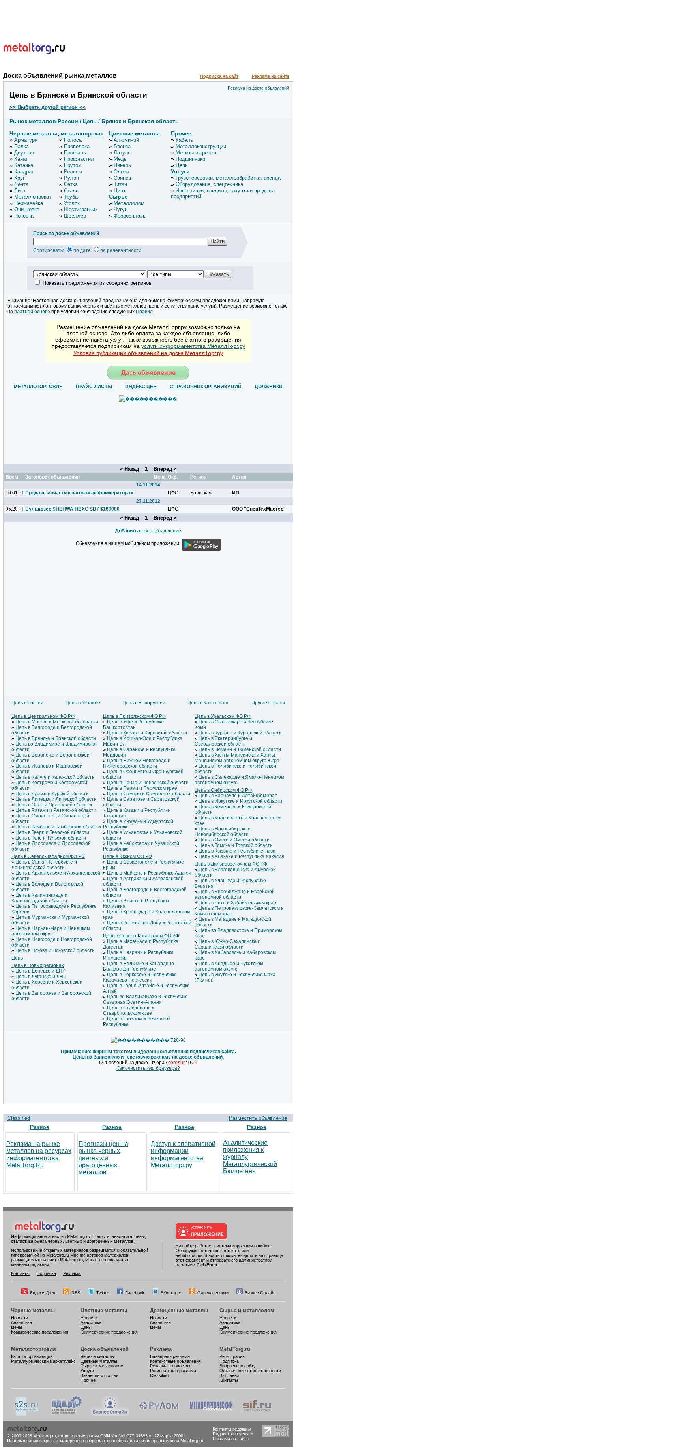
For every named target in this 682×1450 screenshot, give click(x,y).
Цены (16, 1327)
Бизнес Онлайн (260, 1292)
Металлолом (129, 203)
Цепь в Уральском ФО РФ (223, 716)
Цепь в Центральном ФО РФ (43, 716)
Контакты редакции (232, 1429)
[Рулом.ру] (159, 1414)
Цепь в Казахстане (208, 703)
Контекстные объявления (175, 1361)
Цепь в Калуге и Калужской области (55, 777)
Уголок (72, 203)
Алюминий (126, 140)
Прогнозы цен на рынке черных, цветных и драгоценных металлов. (103, 1158)
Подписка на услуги (233, 1433)
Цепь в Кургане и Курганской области (240, 733)
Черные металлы (33, 133)
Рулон (71, 178)
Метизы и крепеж (196, 153)
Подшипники (190, 159)
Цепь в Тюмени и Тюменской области (240, 749)
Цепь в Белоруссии (143, 703)
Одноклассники (213, 1292)
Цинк (120, 190)
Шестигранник (80, 209)
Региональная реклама (173, 1370)
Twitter (102, 1292)
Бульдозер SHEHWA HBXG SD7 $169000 (72, 509)
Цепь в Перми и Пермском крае (142, 788)
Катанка (23, 165)
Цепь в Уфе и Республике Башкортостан (133, 724)
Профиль (75, 153)
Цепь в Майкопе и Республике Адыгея (149, 873)
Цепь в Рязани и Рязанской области (55, 810)
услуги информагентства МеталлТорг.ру (193, 346)
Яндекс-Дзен (42, 1292)
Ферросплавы (130, 216)
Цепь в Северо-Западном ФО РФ (48, 856)
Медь (120, 159)
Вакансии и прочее (99, 1375)
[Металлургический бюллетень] (211, 1414)
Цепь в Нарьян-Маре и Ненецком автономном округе (50, 931)
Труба (71, 197)
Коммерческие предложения (39, 1332)
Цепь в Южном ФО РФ (127, 856)
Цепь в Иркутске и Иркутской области (240, 801)
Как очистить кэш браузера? (148, 1068)
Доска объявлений (105, 1349)
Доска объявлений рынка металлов (60, 75)
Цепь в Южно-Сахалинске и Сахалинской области (227, 944)
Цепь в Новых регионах (37, 965)
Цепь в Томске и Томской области (236, 845)
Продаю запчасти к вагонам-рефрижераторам (79, 493)
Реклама (72, 1273)
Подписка (46, 1273)
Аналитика (21, 1322)
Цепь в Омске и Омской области (234, 840)
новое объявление (148, 530)
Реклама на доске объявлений (258, 88)
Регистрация (232, 1356)
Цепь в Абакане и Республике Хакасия (241, 856)
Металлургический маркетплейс (43, 1361)
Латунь (122, 153)
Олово (121, 172)
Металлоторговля (33, 1349)
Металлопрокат (32, 197)
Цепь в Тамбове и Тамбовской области (58, 827)
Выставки (229, 1375)
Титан (120, 184)
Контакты (20, 1273)
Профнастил (79, 159)
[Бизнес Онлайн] (110, 1414)
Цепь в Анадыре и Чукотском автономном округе (229, 966)
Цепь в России (27, 703)
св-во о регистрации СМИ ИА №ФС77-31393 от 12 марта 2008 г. (122, 1435)
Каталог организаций (31, 1356)
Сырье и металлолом (246, 1310)
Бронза (122, 146)
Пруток (72, 165)
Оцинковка (26, 209)
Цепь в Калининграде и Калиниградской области (39, 897)
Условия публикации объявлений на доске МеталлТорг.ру (148, 353)
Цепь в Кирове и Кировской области (147, 733)
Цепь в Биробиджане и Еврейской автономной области (235, 894)
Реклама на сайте (270, 76)
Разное (39, 1127)
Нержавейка (28, 203)
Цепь (182, 165)
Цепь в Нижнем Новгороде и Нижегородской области (136, 763)
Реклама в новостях (170, 1366)
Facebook (134, 1292)
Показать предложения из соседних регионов (97, 283)
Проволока (77, 146)
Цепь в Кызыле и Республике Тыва (237, 851)
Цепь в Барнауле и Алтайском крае (238, 795)
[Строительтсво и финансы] (257, 1414)
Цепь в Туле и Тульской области (50, 838)
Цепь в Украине (83, 703)
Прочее (181, 133)
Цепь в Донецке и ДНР (40, 971)
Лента (21, 184)
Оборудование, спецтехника (209, 184)
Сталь (71, 190)
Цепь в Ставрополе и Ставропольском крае (129, 1010)
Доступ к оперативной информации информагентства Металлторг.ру (183, 1154)
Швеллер (75, 216)
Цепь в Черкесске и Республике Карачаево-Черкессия (140, 977)
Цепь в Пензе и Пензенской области (148, 782)
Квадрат (24, 172)
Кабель (184, 140)
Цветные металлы (134, 133)
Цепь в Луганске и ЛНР (40, 976)
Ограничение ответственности (250, 1370)
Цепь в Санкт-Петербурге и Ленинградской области (44, 864)
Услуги (180, 171)
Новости (19, 1317)
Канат (21, 159)
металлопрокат (82, 133)
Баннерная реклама (170, 1356)
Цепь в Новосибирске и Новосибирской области (223, 831)
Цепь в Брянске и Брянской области (55, 738)
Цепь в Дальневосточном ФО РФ (231, 864)
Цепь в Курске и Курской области (52, 793)
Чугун (120, 209)
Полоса (73, 140)
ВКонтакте (171, 1292)
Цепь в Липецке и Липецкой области (56, 799)
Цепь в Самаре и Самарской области (148, 793)
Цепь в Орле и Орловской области (53, 805)
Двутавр (24, 153)
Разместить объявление (258, 1118)
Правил (144, 311)
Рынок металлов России (43, 121)
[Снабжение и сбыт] (27, 1414)
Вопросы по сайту (237, 1366)
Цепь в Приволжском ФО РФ (134, 716)
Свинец (122, 178)
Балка (21, 146)
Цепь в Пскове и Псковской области (55, 950)
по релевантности (120, 250)
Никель (122, 165)
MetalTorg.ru (234, 1349)
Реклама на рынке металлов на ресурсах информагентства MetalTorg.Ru (38, 1154)
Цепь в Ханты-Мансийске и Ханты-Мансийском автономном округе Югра (237, 757)
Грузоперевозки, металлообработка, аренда (228, 178)
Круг (19, 178)
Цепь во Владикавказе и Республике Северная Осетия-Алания (145, 999)
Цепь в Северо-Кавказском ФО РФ (141, 936)
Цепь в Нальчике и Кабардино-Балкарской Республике (139, 966)
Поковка (24, 216)
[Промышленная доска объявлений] (67, 1414)
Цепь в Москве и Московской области (56, 722)
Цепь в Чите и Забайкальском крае (237, 902)
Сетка (71, 184)
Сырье (118, 196)
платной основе (32, 311)
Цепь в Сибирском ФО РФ (223, 790)
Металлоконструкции (201, 146)
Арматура (25, 140)
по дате (82, 250)
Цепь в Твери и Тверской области (52, 832)
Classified (18, 1118)
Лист (20, 190)
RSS (75, 1292)
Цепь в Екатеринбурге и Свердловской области (223, 741)
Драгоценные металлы (179, 1310)
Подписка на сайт (219, 76)
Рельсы (73, 172)
